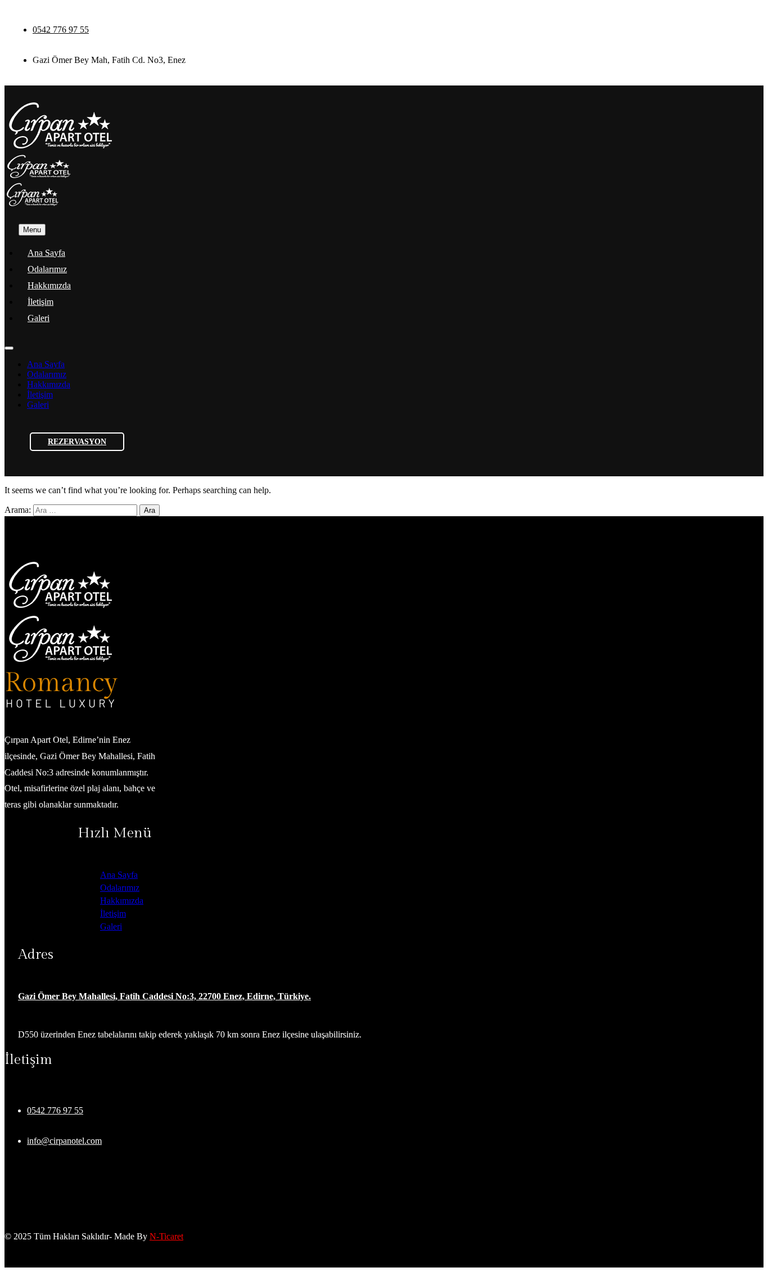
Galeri (38, 318)
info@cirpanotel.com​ (64, 1140)
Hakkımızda (49, 285)
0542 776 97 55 (61, 29)
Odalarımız (47, 269)
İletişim (40, 301)
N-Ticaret (166, 1236)
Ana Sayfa (46, 253)
